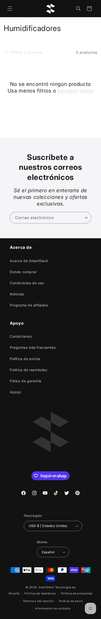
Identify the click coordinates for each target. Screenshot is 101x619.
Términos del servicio (38, 601)
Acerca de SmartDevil (29, 261)
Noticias (17, 294)
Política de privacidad (76, 593)
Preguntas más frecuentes (32, 347)
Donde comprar (23, 272)
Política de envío (71, 601)
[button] (9, 8)
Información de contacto (53, 608)
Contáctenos (21, 336)
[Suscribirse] (85, 217)
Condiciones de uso (27, 283)
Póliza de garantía (25, 381)
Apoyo (15, 392)
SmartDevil (46, 587)
